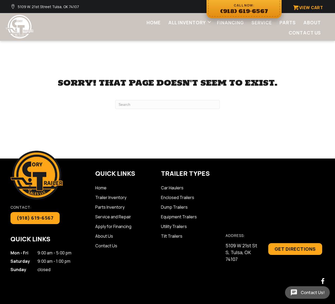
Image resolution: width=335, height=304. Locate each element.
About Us (104, 236)
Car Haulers (172, 188)
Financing (230, 23)
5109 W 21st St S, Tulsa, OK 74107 (241, 252)
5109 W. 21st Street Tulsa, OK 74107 (48, 6)
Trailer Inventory (110, 197)
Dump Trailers (174, 207)
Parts (288, 23)
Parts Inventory (110, 207)
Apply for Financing (113, 226)
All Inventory (187, 23)
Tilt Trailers (171, 236)
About (312, 23)
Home (154, 23)
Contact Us (305, 33)
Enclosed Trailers (177, 197)
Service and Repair (113, 217)
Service (262, 23)
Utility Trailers (174, 226)
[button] (209, 22)
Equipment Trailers (179, 217)
